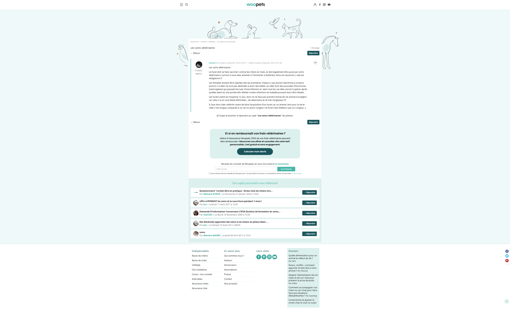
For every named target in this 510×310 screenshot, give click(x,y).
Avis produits (230, 283)
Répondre (313, 53)
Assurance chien (200, 283)
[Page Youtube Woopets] (329, 5)
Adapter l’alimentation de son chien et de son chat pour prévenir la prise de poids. (303, 279)
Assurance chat (199, 288)
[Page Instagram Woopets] (324, 5)
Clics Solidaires (199, 269)
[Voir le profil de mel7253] (196, 213)
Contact (228, 278)
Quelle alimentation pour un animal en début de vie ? (303, 258)
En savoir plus (296, 174)
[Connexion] (315, 4)
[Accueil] (255, 4)
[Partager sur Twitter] (507, 256)
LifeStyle (196, 265)
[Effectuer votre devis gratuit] (255, 143)
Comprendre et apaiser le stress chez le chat (302, 301)
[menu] (182, 4)
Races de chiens (200, 255)
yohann (199, 64)
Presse (227, 274)
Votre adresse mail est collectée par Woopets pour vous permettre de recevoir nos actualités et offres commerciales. (255, 173)
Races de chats (199, 260)
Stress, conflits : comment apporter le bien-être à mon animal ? (302, 268)
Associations (230, 269)
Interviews (197, 278)
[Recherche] (186, 4)
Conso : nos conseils (202, 274)
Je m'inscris (286, 169)
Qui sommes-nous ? (234, 255)
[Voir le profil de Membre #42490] (196, 233)
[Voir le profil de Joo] (196, 202)
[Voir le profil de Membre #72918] (196, 192)
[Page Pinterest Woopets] (264, 257)
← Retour (195, 53)
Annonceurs (230, 265)
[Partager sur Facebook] (507, 251)
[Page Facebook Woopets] (320, 5)
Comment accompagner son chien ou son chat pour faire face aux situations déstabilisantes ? (303, 291)
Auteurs (228, 260)
